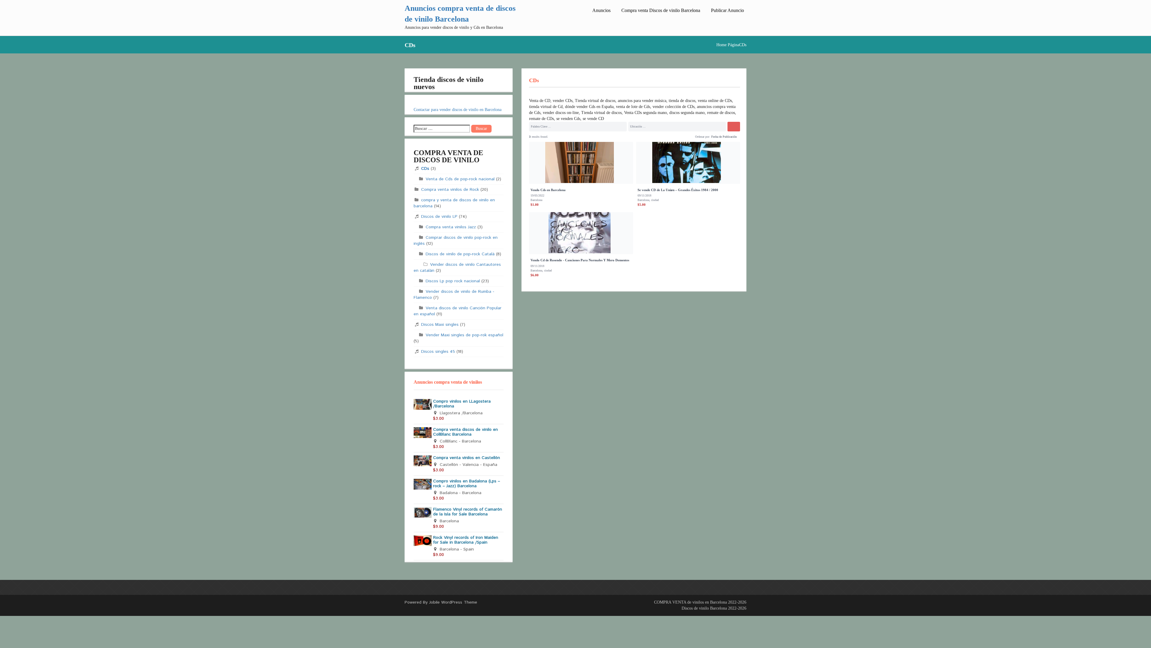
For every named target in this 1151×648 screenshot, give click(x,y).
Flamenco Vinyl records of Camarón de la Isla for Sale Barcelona (467, 511)
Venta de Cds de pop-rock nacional (460, 179)
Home (721, 45)
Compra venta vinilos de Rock (450, 190)
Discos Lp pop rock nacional (453, 281)
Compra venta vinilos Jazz (451, 227)
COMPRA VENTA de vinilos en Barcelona (690, 602)
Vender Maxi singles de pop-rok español (464, 335)
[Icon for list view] (686, 136)
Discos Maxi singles (440, 325)
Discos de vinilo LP (439, 217)
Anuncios (601, 10)
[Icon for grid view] (690, 136)
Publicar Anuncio (727, 10)
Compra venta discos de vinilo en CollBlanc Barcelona (465, 432)
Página (733, 45)
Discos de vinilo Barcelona (704, 608)
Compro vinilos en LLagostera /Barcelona (462, 403)
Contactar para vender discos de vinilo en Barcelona (457, 109)
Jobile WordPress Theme (453, 602)
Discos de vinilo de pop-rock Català (460, 254)
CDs (425, 169)
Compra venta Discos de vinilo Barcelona (660, 10)
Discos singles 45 (438, 352)
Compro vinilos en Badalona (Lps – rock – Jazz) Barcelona (466, 483)
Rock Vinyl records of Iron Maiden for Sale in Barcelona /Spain (465, 540)
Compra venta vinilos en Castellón (466, 458)
